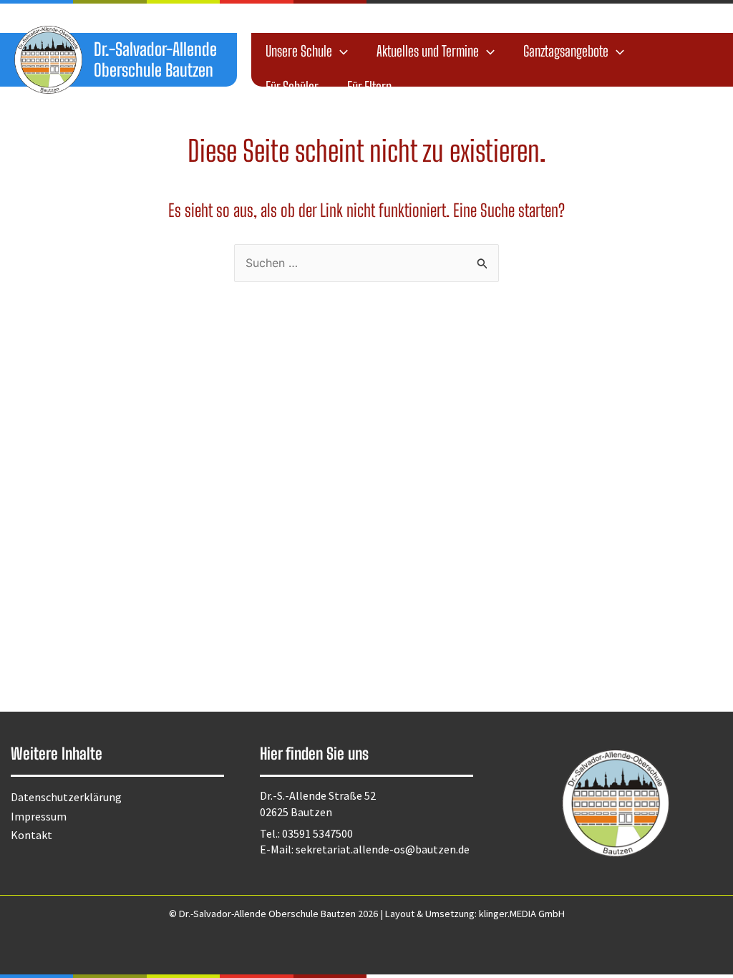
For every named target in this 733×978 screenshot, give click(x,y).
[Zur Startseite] (48, 60)
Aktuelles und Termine (428, 50)
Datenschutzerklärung (66, 797)
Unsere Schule (299, 50)
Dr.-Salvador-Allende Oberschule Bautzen (155, 59)
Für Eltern (369, 86)
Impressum (39, 816)
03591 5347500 (317, 833)
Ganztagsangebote (565, 50)
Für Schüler (292, 86)
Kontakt (31, 835)
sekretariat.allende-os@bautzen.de (383, 849)
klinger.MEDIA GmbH (522, 913)
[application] (340, 51)
